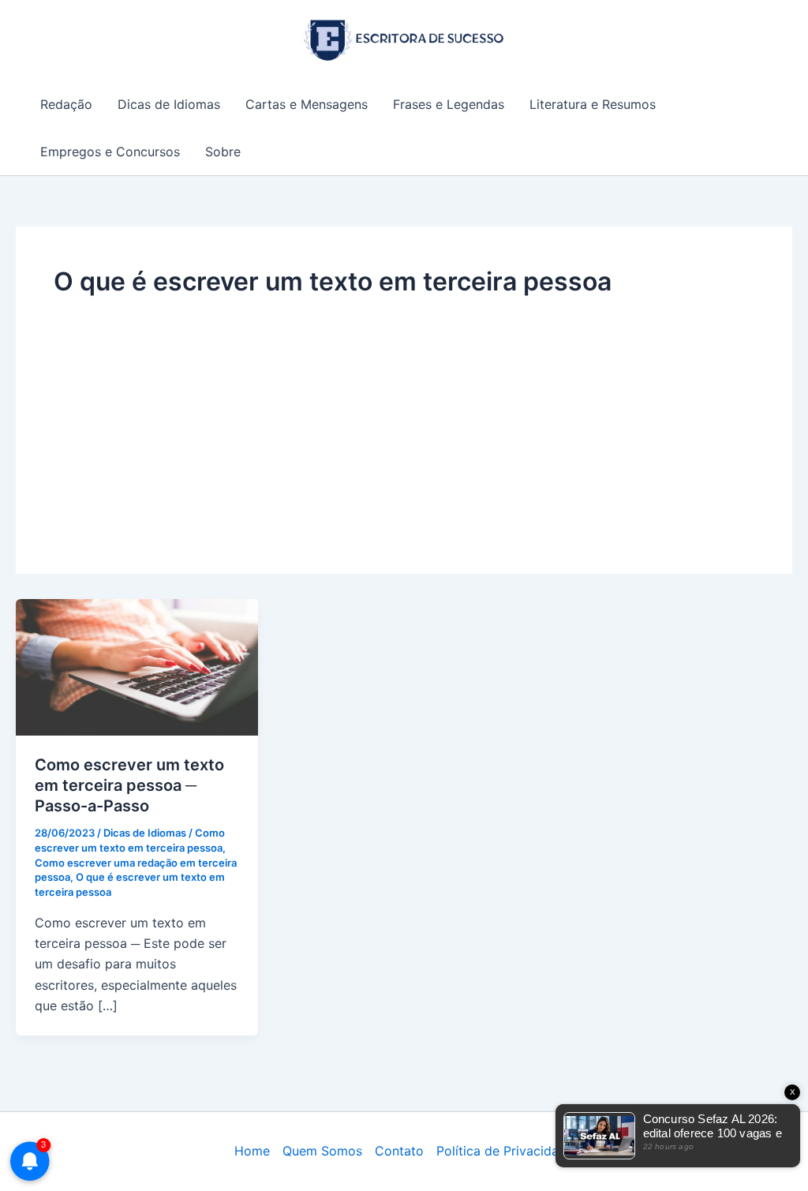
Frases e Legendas (448, 104)
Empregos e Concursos (110, 151)
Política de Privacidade (505, 1151)
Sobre (223, 151)
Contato (399, 1151)
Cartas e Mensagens (306, 104)
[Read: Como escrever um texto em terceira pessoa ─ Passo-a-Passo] (137, 666)
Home (252, 1151)
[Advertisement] (404, 417)
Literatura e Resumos (592, 104)
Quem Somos (322, 1151)
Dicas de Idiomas (169, 104)
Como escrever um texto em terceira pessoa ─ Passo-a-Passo (129, 785)
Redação (66, 104)
